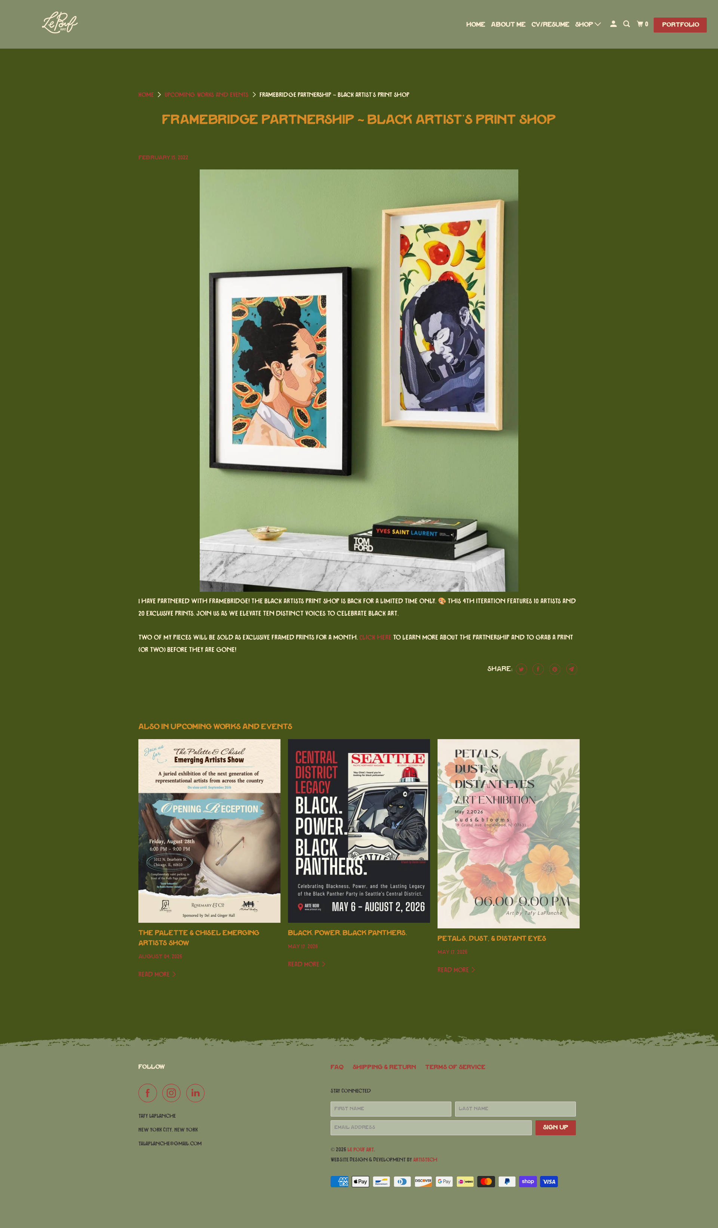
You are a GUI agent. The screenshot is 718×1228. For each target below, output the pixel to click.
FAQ (337, 1067)
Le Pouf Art (360, 1149)
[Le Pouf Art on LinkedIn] (197, 1093)
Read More (154, 975)
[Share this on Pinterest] (554, 669)
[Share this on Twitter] (520, 669)
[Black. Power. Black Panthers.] (359, 831)
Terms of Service (455, 1067)
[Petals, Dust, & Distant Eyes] (509, 833)
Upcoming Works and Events (207, 95)
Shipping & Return (384, 1067)
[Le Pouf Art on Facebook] (149, 1093)
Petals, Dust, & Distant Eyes (492, 939)
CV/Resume (550, 24)
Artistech (425, 1159)
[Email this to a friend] (570, 669)
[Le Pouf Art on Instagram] (173, 1093)
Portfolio (680, 24)
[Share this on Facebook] (537, 669)
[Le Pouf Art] (60, 24)
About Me (508, 24)
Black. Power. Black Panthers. (347, 933)
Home (475, 24)
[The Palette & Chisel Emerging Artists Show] (209, 831)
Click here (375, 638)
